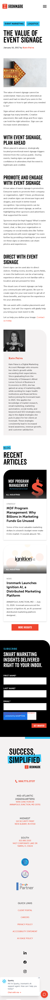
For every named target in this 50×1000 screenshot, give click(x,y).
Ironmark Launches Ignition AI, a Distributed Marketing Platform (24, 589)
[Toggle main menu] (45, 6)
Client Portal (25, 910)
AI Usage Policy (25, 938)
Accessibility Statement (25, 931)
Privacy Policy (25, 924)
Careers (25, 917)
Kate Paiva (28, 48)
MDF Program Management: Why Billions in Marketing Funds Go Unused (22, 514)
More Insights (25, 627)
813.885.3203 (25, 840)
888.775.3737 (26, 781)
